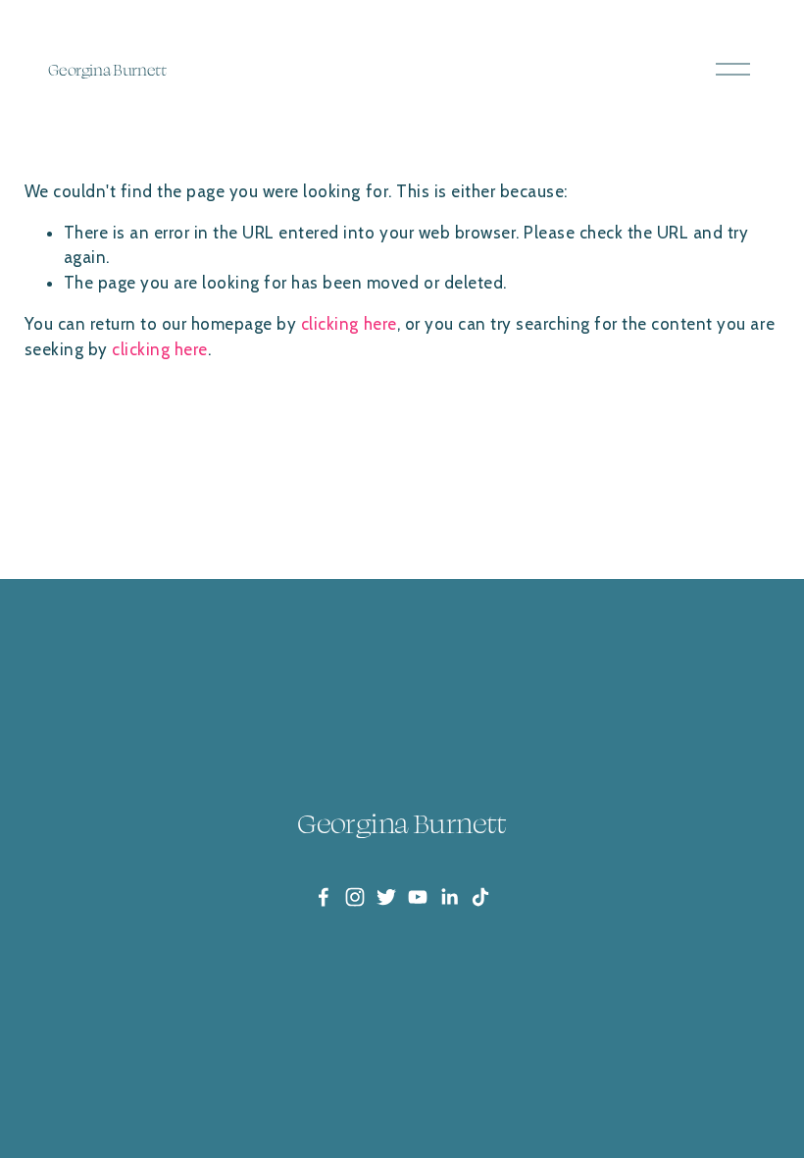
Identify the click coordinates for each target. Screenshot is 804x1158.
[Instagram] (355, 897)
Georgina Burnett (107, 69)
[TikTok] (480, 897)
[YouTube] (417, 897)
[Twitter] (386, 897)
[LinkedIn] (449, 897)
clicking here (349, 324)
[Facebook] (323, 897)
